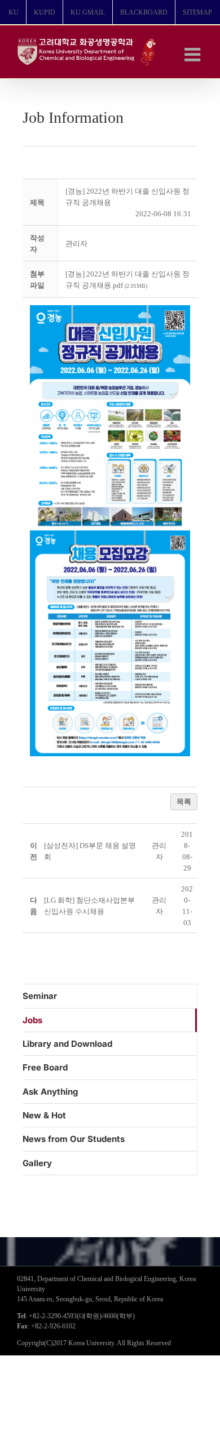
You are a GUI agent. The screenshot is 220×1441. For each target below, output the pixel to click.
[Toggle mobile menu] (193, 54)
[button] (76, 243)
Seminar (40, 996)
